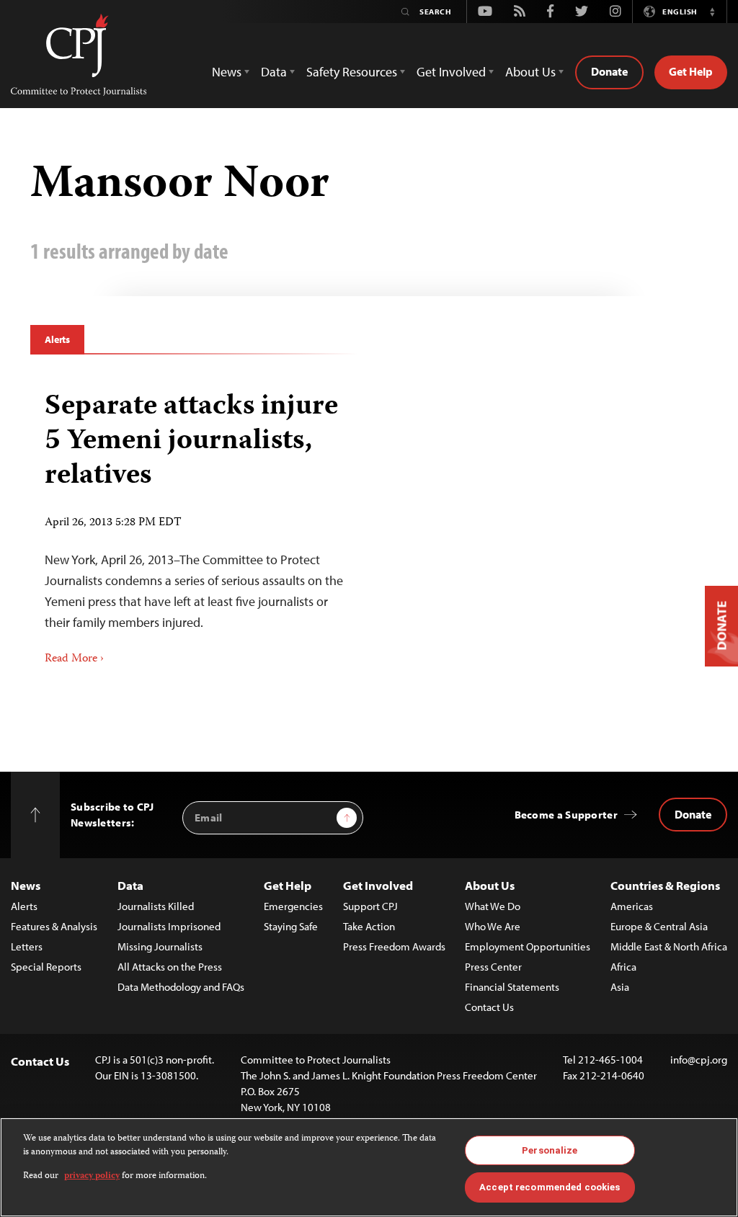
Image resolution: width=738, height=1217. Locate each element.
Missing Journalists (160, 946)
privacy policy (92, 1176)
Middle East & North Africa (668, 946)
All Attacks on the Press (169, 966)
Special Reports (46, 966)
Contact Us (489, 1007)
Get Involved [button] (451, 71)
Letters (27, 946)
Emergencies (293, 906)
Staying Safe (291, 926)
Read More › (74, 659)
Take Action (369, 926)
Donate (609, 71)
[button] (712, 11)
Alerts (57, 339)
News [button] (226, 71)
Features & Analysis (54, 926)
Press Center (493, 966)
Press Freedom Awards (394, 946)
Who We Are (492, 926)
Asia (619, 987)
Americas (631, 906)
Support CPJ (370, 906)
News (25, 885)
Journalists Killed (155, 906)
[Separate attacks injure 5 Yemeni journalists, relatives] (194, 523)
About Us (490, 885)
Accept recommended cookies (549, 1187)
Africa (623, 966)
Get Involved (378, 885)
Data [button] (274, 71)
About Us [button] (530, 71)
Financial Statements (512, 987)
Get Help (691, 71)
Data (130, 885)
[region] (369, 1167)
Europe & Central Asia (659, 926)
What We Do (492, 906)
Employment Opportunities (527, 946)
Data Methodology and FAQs (180, 987)
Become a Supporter (566, 814)
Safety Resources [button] (351, 71)
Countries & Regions (665, 885)
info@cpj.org (698, 1059)
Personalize (549, 1150)
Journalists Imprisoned (169, 926)
